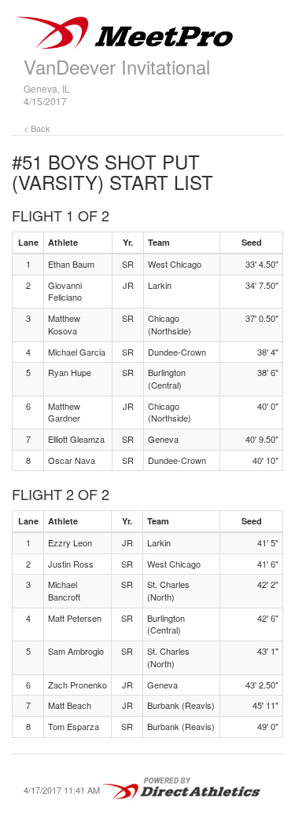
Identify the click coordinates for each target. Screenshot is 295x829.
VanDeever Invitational (117, 66)
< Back (37, 128)
